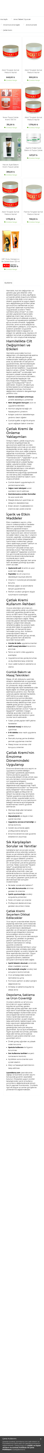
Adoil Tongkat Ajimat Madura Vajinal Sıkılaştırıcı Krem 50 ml (10, 71)
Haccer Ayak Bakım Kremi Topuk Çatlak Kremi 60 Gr (11, 166)
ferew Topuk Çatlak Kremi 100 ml (10, 118)
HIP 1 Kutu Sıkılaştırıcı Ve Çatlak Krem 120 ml (10, 260)
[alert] (22, 1444)
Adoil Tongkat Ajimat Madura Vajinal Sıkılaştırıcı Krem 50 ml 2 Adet (10, 213)
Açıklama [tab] (8, 283)
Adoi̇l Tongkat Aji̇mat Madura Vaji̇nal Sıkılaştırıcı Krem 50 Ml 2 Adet (33, 118)
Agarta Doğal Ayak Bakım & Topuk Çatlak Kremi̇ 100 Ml (33, 149)
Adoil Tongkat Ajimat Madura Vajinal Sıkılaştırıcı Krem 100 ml (33, 71)
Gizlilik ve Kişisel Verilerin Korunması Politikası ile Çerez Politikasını (21, 1447)
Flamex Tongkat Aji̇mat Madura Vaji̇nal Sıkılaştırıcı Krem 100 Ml (33, 213)
